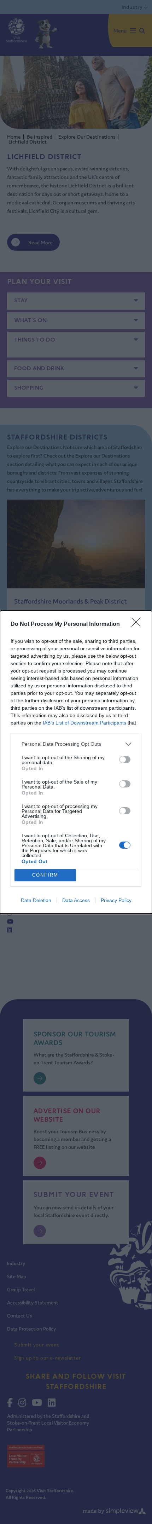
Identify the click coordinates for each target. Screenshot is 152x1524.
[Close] (138, 624)
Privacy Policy (116, 900)
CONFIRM (45, 875)
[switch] (124, 759)
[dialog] (76, 762)
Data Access (76, 900)
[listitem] (76, 744)
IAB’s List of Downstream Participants (84, 723)
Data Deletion (36, 900)
